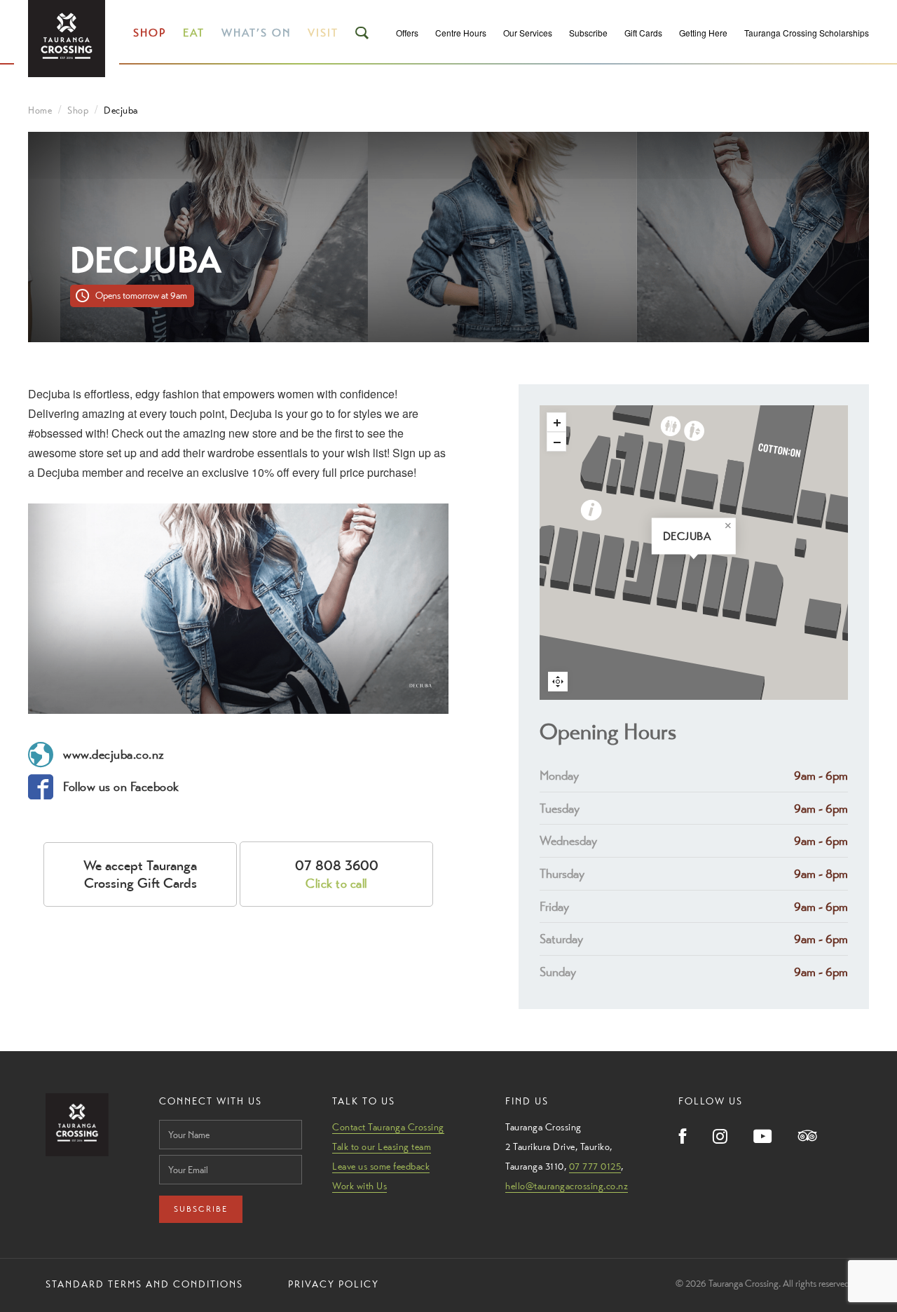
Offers (407, 33)
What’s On (256, 32)
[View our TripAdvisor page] (807, 1137)
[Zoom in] (556, 422)
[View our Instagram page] (720, 1137)
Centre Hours (460, 33)
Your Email (181, 1151)
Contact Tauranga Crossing (388, 1127)
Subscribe (588, 33)
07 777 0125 (595, 1166)
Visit (323, 32)
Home (40, 110)
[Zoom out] (556, 442)
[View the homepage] (66, 38)
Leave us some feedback (381, 1166)
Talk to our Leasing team (381, 1146)
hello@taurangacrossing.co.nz (566, 1185)
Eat (194, 32)
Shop (149, 32)
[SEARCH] (363, 33)
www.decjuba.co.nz (114, 754)
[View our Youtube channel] (763, 1137)
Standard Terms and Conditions (144, 1284)
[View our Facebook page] (682, 1137)
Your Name (181, 1116)
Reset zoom (558, 681)
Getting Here (703, 33)
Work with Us (359, 1185)
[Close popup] (728, 526)
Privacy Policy (333, 1284)
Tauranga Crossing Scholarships (806, 33)
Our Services (527, 33)
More (683, 536)
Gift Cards (643, 33)
